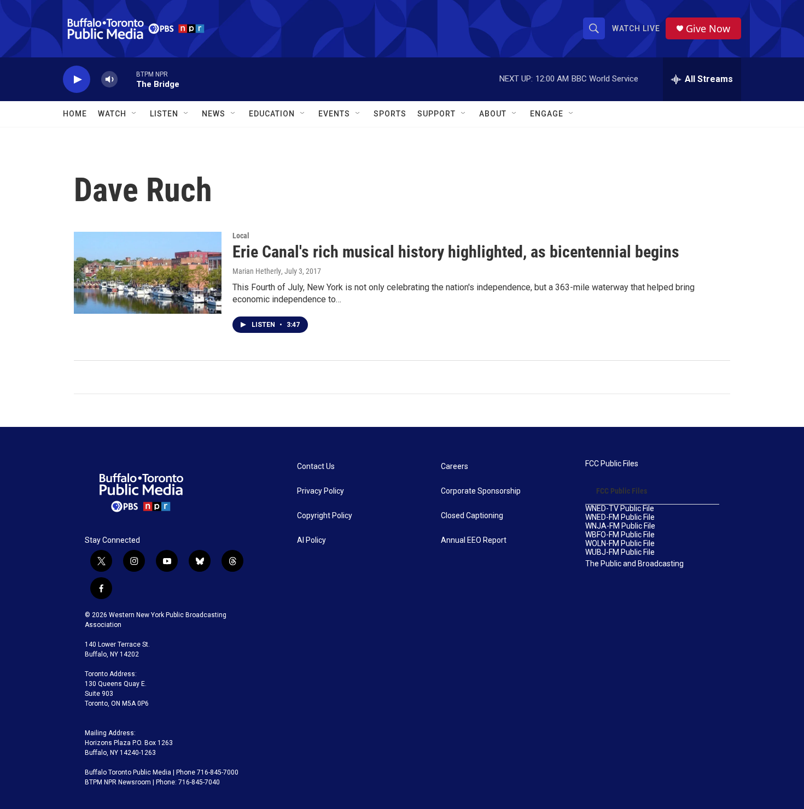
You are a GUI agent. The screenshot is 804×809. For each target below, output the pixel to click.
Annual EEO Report (473, 540)
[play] (76, 79)
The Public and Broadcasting (634, 564)
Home (75, 113)
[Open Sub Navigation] (134, 113)
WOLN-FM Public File (620, 544)
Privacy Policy (320, 491)
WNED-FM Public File (620, 517)
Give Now (708, 28)
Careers (454, 466)
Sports (390, 113)
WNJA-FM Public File (620, 526)
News (213, 113)
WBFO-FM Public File (620, 535)
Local (240, 235)
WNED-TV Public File (619, 509)
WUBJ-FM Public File (620, 552)
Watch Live (636, 28)
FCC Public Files (611, 464)
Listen (164, 113)
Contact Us (316, 466)
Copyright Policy (324, 516)
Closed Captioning (472, 516)
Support (436, 113)
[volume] (109, 79)
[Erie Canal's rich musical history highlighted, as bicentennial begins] (148, 273)
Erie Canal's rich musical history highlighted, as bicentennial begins (455, 251)
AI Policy (311, 540)
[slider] (127, 79)
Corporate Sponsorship (481, 491)
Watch (112, 113)
